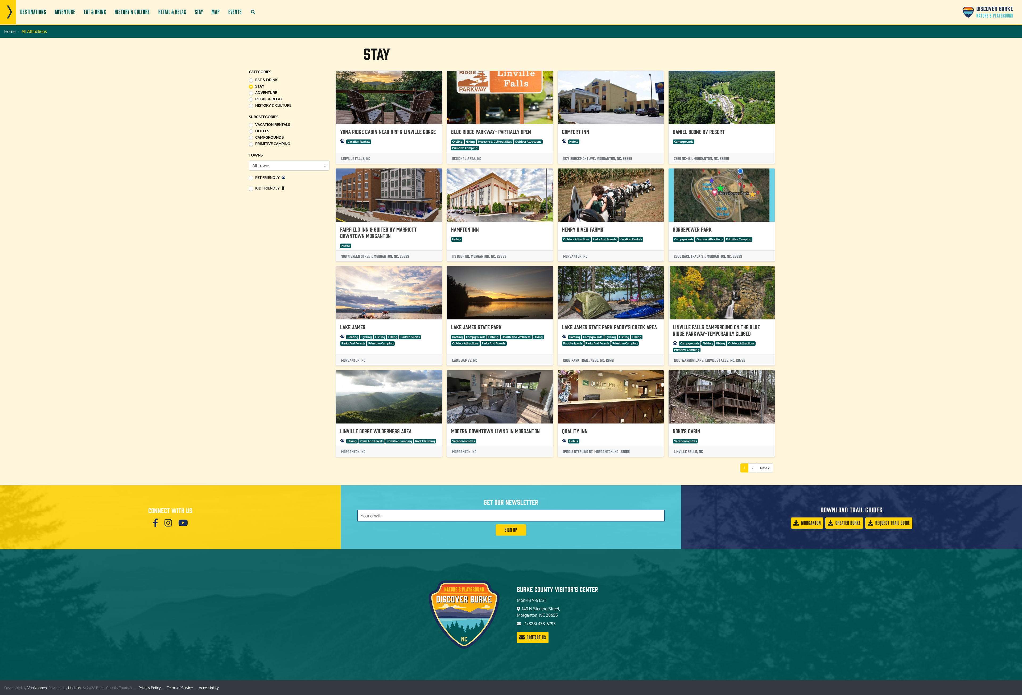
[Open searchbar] (253, 12)
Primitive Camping (272, 143)
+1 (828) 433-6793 (539, 623)
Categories (260, 72)
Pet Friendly (268, 177)
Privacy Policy (150, 688)
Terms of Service (180, 688)
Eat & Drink (95, 11)
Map (216, 11)
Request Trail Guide (892, 523)
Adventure (65, 11)
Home (9, 31)
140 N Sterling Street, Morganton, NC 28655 (538, 611)
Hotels (262, 131)
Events (235, 11)
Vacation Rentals (272, 124)
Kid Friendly (268, 188)
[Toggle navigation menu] (8, 12)
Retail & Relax (172, 11)
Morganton (810, 523)
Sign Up (511, 530)
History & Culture (132, 11)
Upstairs (74, 688)
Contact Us (536, 637)
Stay (199, 11)
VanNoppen (37, 688)
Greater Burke (847, 523)
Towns (256, 155)
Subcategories (263, 117)
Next (764, 467)
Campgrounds (269, 137)
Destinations (33, 11)
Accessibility (209, 688)
